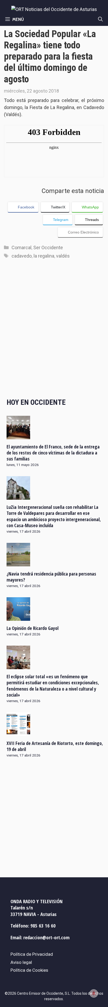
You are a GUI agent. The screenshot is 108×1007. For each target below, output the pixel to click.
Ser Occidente (48, 247)
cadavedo (22, 256)
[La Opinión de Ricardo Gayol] (18, 617)
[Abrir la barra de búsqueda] (100, 19)
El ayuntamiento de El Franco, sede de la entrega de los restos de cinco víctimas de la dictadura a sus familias (53, 452)
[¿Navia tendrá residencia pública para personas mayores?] (18, 563)
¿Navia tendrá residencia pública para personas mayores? (51, 577)
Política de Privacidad (31, 954)
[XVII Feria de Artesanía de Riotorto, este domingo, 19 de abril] (18, 732)
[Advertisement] (54, 334)
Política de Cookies (29, 970)
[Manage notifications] (94, 993)
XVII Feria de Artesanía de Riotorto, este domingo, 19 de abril (55, 746)
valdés (63, 256)
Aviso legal (21, 962)
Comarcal (21, 247)
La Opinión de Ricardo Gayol (32, 628)
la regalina (44, 256)
